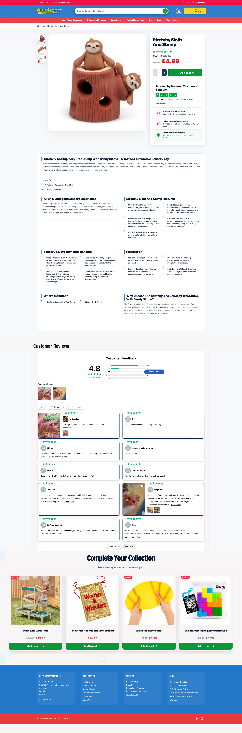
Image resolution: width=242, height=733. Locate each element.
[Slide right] (140, 127)
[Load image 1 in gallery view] (41, 38)
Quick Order (88, 700)
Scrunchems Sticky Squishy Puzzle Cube (206, 630)
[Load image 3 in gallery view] (41, 59)
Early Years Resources (136, 691)
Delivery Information (91, 693)
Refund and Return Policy (181, 696)
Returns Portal (89, 689)
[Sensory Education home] (51, 11)
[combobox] (122, 11)
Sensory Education (49, 718)
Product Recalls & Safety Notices (184, 693)
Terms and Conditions (179, 682)
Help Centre (88, 682)
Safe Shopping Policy (179, 689)
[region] (121, 613)
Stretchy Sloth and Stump (58, 26)
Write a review (154, 372)
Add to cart (33, 646)
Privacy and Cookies (178, 685)
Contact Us (88, 696)
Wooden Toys (132, 694)
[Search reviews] (42, 407)
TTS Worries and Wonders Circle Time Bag (92, 630)
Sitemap (173, 700)
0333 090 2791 (45, 700)
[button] (195, 11)
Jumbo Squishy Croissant (149, 630)
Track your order (90, 685)
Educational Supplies (135, 688)
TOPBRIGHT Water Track (35, 630)
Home (42, 26)
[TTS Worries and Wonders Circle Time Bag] (92, 600)
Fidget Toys (131, 685)
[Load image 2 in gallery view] (41, 48)
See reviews (161, 103)
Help (187, 2)
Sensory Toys (132, 682)
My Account (200, 2)
